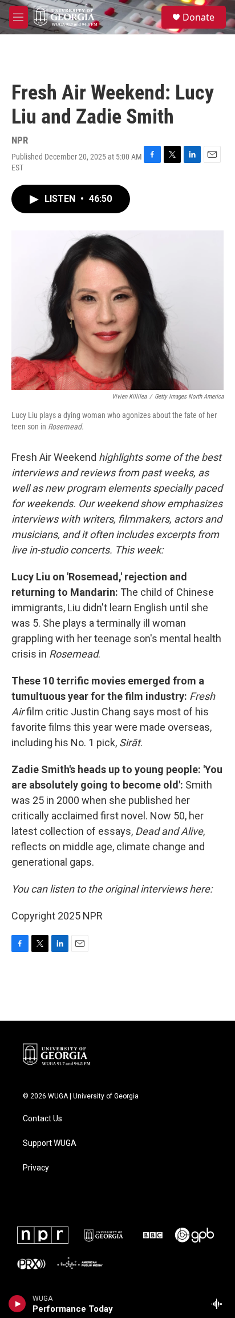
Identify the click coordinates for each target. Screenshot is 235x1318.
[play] (17, 1303)
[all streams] (220, 1303)
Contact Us (42, 1118)
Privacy (36, 1168)
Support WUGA (49, 1143)
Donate (198, 17)
